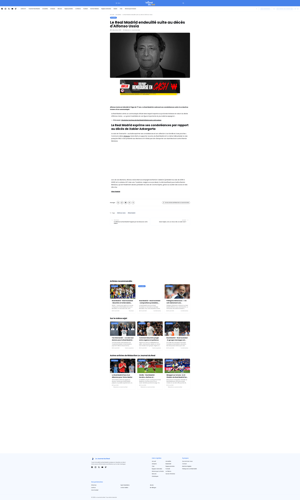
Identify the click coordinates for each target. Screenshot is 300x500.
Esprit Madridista (125, 485)
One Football (94, 490)
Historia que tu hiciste (158, 471)
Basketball (168, 464)
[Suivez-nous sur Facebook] (2, 9)
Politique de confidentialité (189, 469)
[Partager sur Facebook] (125, 202)
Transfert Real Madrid (34, 8)
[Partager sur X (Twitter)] (118, 202)
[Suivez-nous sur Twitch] (16, 9)
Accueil (112, 14)
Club (121, 8)
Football (85, 8)
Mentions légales (186, 466)
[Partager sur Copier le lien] (133, 202)
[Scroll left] (18, 9)
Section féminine (94, 8)
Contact (184, 464)
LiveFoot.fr (23, 8)
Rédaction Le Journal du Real (132, 30)
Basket (115, 8)
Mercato (60, 8)
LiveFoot (93, 487)
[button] (118, 3)
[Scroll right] (257, 9)
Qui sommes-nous (187, 461)
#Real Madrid (131, 213)
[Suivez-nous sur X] (9, 9)
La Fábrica (78, 8)
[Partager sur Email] (129, 202)
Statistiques (155, 476)
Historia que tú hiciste (130, 8)
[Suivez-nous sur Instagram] (5, 9)
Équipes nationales (106, 8)
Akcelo (152, 485)
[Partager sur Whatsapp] (121, 202)
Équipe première (69, 8)
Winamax (93, 485)
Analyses (52, 8)
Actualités (45, 8)
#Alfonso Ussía (121, 213)
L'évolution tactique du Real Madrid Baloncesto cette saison (141, 120)
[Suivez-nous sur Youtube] (12, 9)
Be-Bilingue (153, 487)
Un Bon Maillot (124, 487)
